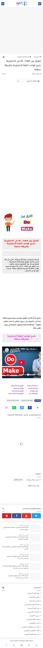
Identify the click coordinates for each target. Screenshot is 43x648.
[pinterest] (6, 515)
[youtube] (26, 515)
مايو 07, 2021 (23, 545)
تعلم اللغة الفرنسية (33, 608)
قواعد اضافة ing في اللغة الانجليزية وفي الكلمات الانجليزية (16, 538)
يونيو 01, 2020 (23, 525)
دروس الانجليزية (34, 616)
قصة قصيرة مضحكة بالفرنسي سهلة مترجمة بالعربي (15, 548)
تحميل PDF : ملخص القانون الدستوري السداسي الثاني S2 (17, 557)
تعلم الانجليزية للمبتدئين (32, 604)
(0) (3, 74)
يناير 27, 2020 (23, 554)
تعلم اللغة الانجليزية (23, 57)
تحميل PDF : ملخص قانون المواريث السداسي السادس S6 (18, 577)
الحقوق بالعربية (14, 641)
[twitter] (36, 515)
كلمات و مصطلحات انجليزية (30, 627)
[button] (30, 407)
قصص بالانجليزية (34, 597)
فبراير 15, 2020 (23, 574)
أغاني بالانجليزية (34, 623)
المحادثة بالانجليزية (33, 612)
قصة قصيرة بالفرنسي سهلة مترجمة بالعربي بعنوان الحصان (15, 528)
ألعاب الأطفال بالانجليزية (31, 630)
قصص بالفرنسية (34, 601)
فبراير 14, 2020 (23, 535)
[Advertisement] (21, 30)
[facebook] (16, 515)
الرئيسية (36, 57)
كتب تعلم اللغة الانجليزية (31, 634)
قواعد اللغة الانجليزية (13, 400)
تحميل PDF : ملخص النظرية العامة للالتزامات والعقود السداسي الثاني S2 (15, 567)
